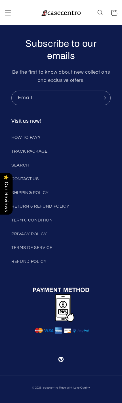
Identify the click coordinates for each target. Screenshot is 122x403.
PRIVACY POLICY (29, 234)
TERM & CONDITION (32, 220)
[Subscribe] (103, 98)
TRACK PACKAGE (29, 151)
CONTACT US (25, 178)
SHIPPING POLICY (30, 192)
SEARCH (20, 165)
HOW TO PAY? (25, 137)
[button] (7, 13)
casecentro (50, 387)
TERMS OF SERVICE (31, 247)
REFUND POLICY (29, 261)
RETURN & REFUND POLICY (40, 206)
